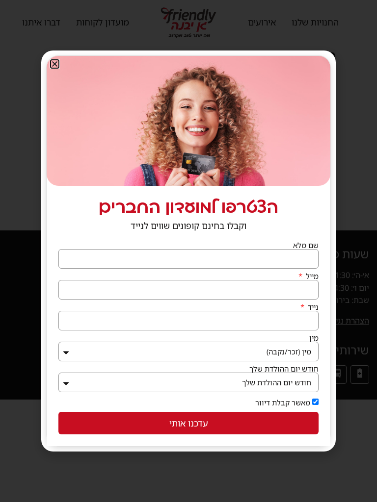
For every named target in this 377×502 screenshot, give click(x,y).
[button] (54, 64)
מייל (311, 276)
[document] (188, 251)
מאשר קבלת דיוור (282, 402)
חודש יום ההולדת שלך (284, 369)
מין (314, 338)
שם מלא (306, 245)
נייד (312, 307)
